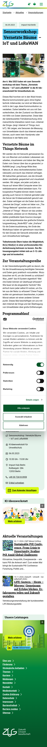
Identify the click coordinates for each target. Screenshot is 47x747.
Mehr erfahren (16, 522)
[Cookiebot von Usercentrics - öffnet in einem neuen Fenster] (33, 319)
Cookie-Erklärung (11, 694)
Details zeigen (32, 400)
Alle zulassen (23, 408)
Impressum (8, 701)
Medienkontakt (10, 690)
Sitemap (6, 713)
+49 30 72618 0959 (18, 477)
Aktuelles (20, 12)
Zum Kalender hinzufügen (24, 490)
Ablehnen (23, 425)
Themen (6, 671)
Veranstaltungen (35, 12)
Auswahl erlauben (23, 417)
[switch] (40, 373)
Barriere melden (10, 709)
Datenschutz (8, 698)
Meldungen (8, 679)
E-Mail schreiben (16, 483)
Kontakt (6, 687)
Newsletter (8, 683)
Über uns (7, 660)
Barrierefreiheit (10, 705)
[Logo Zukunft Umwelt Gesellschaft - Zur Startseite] (8, 4)
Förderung (7, 664)
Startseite (7, 12)
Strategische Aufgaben (13, 668)
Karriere (6, 675)
